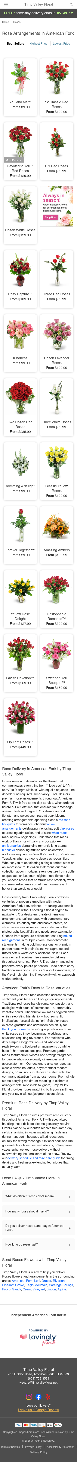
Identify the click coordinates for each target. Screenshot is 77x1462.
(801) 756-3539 (38, 1378)
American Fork (22, 1280)
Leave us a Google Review (38, 1409)
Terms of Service (10, 1446)
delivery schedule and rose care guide (33, 1158)
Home (5, 22)
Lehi (37, 1280)
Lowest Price (61, 43)
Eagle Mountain (36, 1284)
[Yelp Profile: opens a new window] (48, 1397)
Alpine (62, 1289)
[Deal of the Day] (56, 212)
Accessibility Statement (60, 1446)
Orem (27, 1289)
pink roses (67, 828)
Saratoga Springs (61, 1284)
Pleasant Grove (13, 1284)
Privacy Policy (33, 1446)
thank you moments (16, 1029)
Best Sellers (15, 43)
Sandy (16, 1289)
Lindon (51, 1289)
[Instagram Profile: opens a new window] (29, 1397)
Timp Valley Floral (38, 4)
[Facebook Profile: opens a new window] (38, 1397)
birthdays (8, 849)
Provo (6, 1289)
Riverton (59, 1280)
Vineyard (39, 1289)
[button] (68, 1452)
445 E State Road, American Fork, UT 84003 (38, 1374)
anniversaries (11, 845)
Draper (46, 1280)
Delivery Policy (38, 1452)
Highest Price (38, 43)
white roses (60, 832)
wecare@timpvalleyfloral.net (38, 1382)
